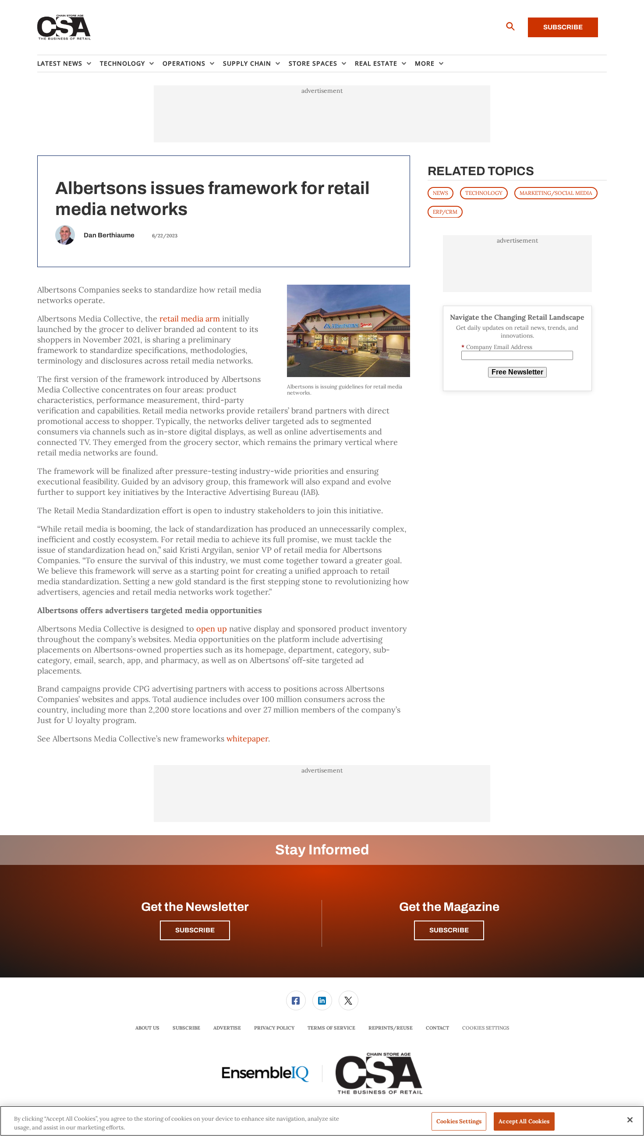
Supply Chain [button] (247, 63)
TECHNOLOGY (483, 192)
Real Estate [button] (376, 63)
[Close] (630, 1119)
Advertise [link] (227, 1028)
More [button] (425, 63)
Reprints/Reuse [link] (390, 1028)
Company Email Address (496, 346)
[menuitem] (68, 63)
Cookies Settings (485, 1028)
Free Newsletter (517, 372)
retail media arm (189, 319)
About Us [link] (147, 1028)
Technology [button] (122, 63)
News (440, 192)
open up (211, 629)
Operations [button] (184, 63)
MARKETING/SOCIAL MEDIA (556, 192)
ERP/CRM (445, 211)
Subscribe (563, 27)
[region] (322, 1121)
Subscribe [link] (186, 1028)
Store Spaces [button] (313, 63)
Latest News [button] (59, 63)
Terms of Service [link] (331, 1028)
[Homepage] (64, 27)
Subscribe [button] (195, 930)
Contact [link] (437, 1028)
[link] (296, 1000)
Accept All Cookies (524, 1121)
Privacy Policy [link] (274, 1028)
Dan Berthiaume (109, 235)
